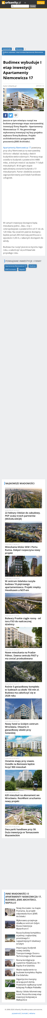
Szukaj (33, 6)
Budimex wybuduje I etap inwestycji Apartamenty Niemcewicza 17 (23, 53)
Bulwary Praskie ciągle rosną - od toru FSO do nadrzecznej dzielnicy (23, 621)
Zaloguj (41, 2)
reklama (32, 1013)
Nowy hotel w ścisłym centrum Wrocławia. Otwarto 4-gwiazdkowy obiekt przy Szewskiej (21, 728)
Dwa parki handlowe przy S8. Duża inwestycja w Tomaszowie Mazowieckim (22, 832)
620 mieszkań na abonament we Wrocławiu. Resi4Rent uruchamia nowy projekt (23, 798)
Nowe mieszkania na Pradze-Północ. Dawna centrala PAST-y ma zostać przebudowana (21, 655)
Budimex (33, 266)
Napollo (22, 269)
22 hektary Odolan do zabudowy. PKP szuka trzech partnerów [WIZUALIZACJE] (22, 515)
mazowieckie (7, 49)
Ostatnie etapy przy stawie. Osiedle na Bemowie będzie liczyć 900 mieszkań (20, 764)
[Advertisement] (23, 27)
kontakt (25, 1013)
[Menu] (25, 3)
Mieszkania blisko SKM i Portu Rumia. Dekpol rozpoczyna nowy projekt (22, 549)
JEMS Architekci (10, 269)
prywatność (16, 1013)
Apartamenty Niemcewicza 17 (17, 147)
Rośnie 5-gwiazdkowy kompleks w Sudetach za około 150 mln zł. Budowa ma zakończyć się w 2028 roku (22, 691)
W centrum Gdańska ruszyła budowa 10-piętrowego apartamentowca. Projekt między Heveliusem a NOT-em (23, 586)
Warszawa (19, 49)
